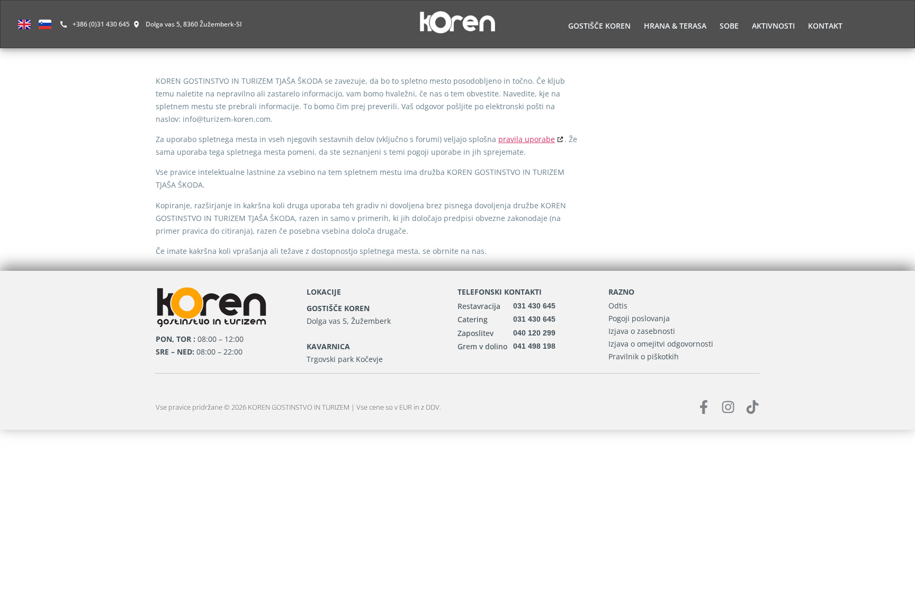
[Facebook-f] (704, 407)
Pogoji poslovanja (639, 318)
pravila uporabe (526, 139)
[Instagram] (728, 407)
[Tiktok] (752, 407)
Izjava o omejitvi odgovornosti (660, 344)
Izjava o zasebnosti (641, 331)
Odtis (617, 306)
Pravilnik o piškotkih (643, 356)
